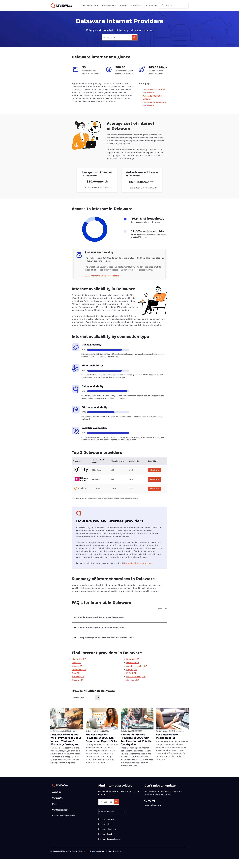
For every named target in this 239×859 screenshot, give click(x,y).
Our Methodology (60, 810)
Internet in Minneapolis (107, 829)
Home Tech (136, 5)
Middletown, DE (79, 669)
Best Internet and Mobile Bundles (167, 736)
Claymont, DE (132, 680)
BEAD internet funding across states (102, 276)
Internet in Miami (104, 824)
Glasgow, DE (77, 680)
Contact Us (57, 798)
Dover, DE (76, 662)
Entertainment (109, 5)
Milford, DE (131, 673)
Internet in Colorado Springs (109, 839)
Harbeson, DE (78, 676)
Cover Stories (151, 5)
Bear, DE (76, 673)
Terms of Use (148, 805)
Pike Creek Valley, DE (136, 676)
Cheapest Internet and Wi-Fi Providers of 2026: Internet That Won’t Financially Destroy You (65, 739)
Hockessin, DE (132, 662)
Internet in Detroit (105, 834)
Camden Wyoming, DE (136, 666)
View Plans (154, 470)
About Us (56, 792)
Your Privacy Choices (103, 851)
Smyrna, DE (131, 669)
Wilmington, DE (79, 659)
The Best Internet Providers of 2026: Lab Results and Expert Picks (101, 738)
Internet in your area (106, 819)
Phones (123, 5)
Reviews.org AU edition (66, 815)
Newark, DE (77, 666)
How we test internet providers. (138, 563)
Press (54, 804)
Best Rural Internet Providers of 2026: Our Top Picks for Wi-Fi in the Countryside (136, 739)
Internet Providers (89, 5)
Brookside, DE (132, 659)
